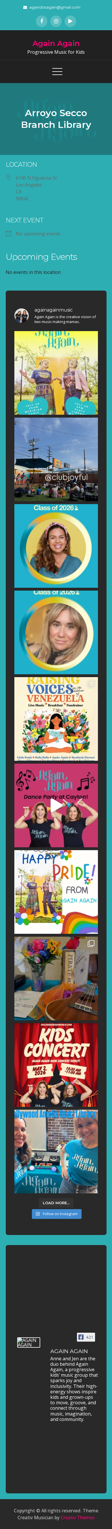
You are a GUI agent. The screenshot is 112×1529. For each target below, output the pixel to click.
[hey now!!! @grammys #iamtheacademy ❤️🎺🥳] (56, 632)
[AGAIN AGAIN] (28, 1342)
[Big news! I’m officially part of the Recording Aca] (56, 546)
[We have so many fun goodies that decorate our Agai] (56, 978)
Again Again (56, 43)
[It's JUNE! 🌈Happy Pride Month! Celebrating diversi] (56, 892)
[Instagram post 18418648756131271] (56, 1151)
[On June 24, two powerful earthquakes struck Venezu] (56, 719)
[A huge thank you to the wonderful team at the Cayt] (56, 805)
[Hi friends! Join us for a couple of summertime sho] (56, 373)
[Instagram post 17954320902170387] (56, 459)
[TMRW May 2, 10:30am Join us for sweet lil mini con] (56, 1065)
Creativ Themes (78, 1517)
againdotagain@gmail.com (54, 7)
